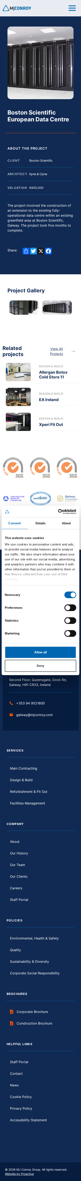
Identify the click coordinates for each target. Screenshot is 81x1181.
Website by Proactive (19, 1174)
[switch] (70, 607)
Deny (40, 665)
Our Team (17, 865)
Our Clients (18, 876)
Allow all (40, 652)
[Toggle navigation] (72, 8)
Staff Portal (19, 900)
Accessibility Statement (28, 1120)
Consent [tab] (14, 523)
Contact (16, 1073)
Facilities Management (27, 803)
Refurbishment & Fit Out (28, 791)
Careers (16, 888)
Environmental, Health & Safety (34, 938)
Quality (15, 950)
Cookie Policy (21, 1097)
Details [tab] (41, 523)
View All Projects (56, 351)
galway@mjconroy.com (34, 715)
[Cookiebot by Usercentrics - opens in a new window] (58, 511)
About (15, 841)
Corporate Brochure (32, 1012)
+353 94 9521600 (30, 703)
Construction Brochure (34, 1023)
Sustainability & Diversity (29, 961)
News (14, 1085)
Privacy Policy (21, 1108)
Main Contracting (23, 768)
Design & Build (21, 780)
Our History (19, 853)
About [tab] (66, 523)
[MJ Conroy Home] (16, 8)
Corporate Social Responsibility (35, 973)
